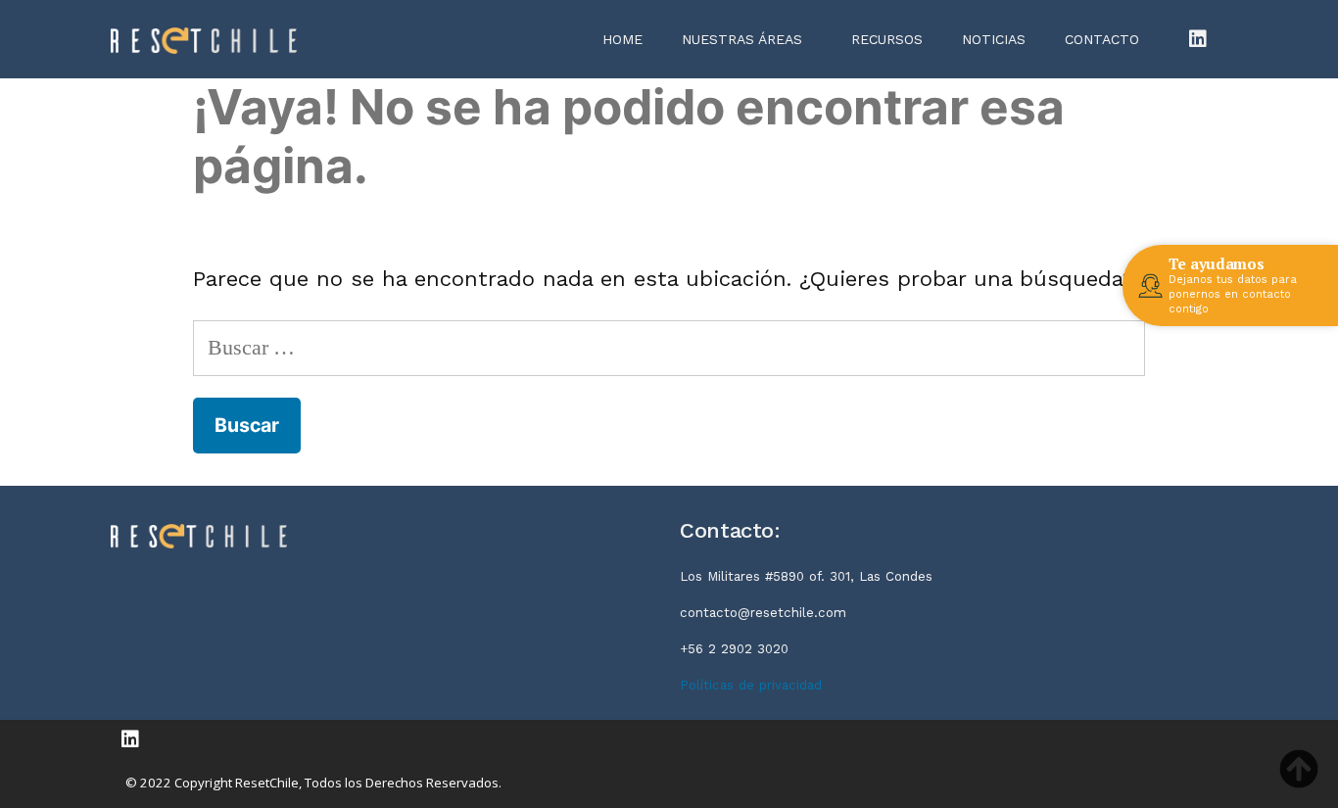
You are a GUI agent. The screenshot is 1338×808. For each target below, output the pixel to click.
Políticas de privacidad (751, 685)
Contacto (1102, 39)
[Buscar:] (669, 347)
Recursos (887, 39)
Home (622, 39)
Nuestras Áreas (742, 39)
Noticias (994, 39)
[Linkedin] (1198, 39)
